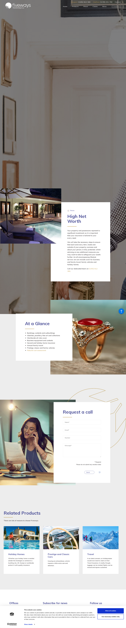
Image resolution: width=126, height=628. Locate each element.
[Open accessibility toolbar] (121, 311)
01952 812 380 (84, 2)
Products (75, 6)
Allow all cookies (110, 611)
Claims (95, 6)
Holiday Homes (16, 554)
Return (72, 210)
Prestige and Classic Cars (58, 555)
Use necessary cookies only (111, 616)
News (104, 6)
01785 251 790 (106, 2)
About (85, 6)
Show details (28, 624)
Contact (118, 2)
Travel (90, 554)
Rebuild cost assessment (36, 350)
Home (65, 6)
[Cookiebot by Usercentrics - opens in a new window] (12, 624)
